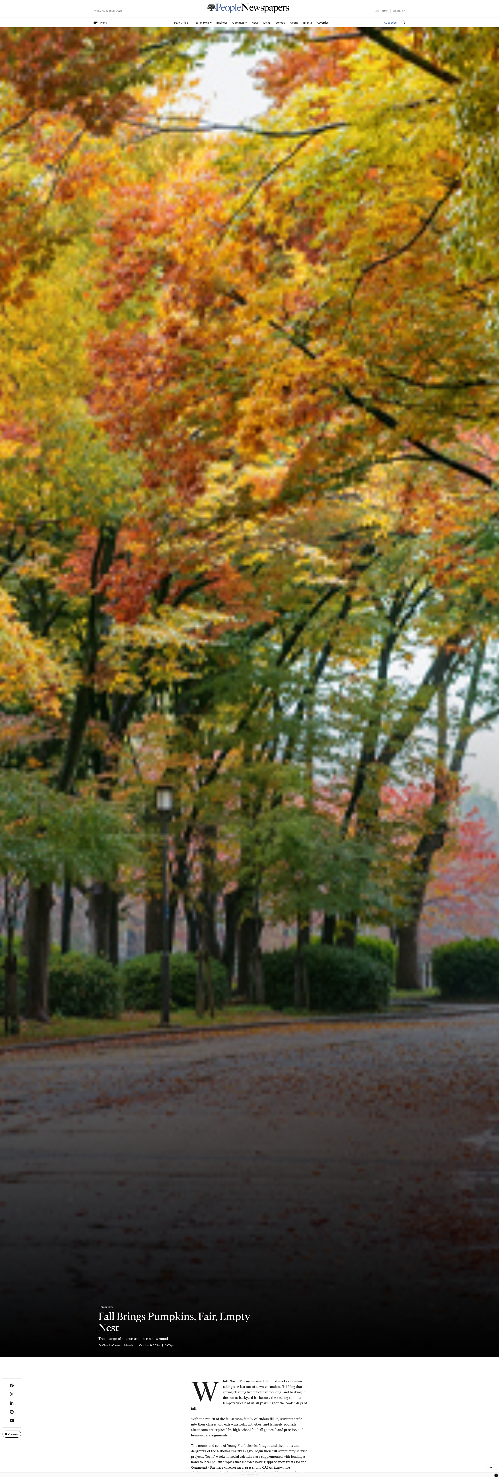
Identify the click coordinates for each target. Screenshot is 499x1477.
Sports (294, 22)
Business (221, 22)
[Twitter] (12, 1394)
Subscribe (390, 22)
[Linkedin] (12, 1403)
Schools (280, 22)
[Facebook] (12, 1385)
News (255, 22)
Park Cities (181, 22)
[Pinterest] (12, 1412)
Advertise (323, 22)
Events (307, 22)
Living (267, 22)
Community (239, 22)
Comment (13, 1434)
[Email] (12, 1421)
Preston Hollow (202, 22)
